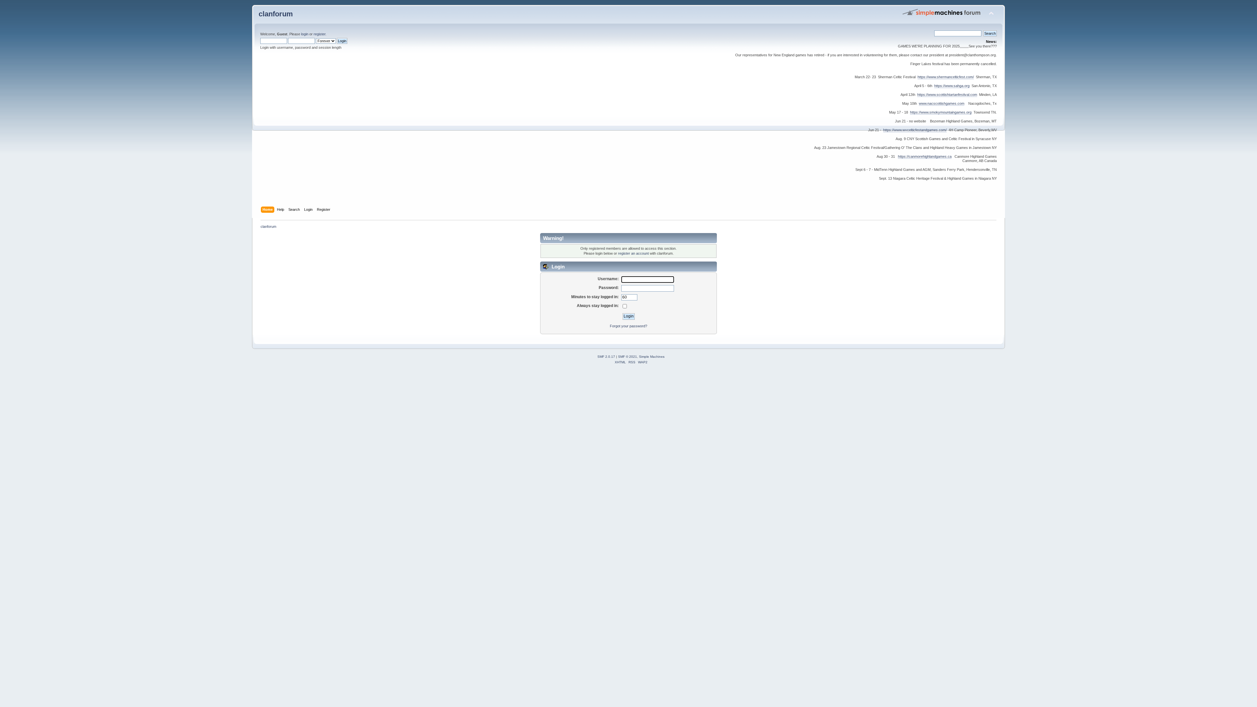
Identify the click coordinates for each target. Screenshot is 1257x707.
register (319, 34)
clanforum (276, 14)
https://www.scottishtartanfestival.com (947, 95)
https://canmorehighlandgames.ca (925, 156)
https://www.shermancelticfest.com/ (946, 77)
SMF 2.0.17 (606, 356)
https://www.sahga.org (952, 86)
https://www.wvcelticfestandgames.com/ (915, 130)
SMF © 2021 (627, 356)
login (304, 34)
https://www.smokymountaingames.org (941, 112)
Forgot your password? (628, 326)
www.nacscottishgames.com (941, 103)
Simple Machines (652, 356)
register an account (633, 253)
